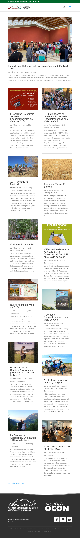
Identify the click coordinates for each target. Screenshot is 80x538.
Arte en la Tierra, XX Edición (55, 185)
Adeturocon (15, 72)
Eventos (33, 72)
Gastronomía (20, 250)
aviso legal (66, 529)
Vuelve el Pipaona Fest (22, 244)
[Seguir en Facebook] (56, 519)
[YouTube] (38, 1)
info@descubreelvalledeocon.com (18, 519)
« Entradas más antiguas (16, 483)
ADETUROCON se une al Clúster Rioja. (57, 447)
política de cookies (46, 531)
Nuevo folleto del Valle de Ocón (22, 306)
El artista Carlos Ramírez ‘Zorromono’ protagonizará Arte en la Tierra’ (22, 371)
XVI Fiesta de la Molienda (19, 183)
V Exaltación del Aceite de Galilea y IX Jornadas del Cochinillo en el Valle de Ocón (56, 253)
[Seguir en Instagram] (63, 519)
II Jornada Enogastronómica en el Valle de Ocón (56, 317)
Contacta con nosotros (15, 522)
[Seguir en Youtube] (69, 519)
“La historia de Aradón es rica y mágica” (56, 381)
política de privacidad (34, 531)
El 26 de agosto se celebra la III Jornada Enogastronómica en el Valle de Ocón (56, 118)
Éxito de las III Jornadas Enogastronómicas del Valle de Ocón (38, 67)
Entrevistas (14, 446)
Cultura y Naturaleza (17, 190)
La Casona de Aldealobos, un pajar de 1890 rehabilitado (23, 438)
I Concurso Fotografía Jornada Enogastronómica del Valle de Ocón (22, 118)
